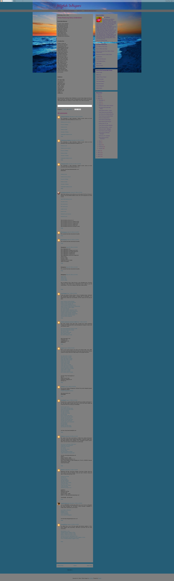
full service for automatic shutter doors (68, 444)
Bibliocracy (98, 74)
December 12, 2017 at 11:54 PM (76, 116)
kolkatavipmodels (64, 163)
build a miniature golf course (66, 415)
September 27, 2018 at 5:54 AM (71, 469)
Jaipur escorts (63, 277)
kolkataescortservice (65, 116)
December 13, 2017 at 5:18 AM (75, 163)
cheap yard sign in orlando (66, 482)
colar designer (64, 293)
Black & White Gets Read (101, 48)
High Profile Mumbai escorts (66, 199)
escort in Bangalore (64, 513)
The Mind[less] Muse (100, 61)
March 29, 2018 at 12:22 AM (71, 267)
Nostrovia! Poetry (100, 83)
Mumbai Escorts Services (66, 214)
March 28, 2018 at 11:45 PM (73, 239)
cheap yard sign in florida (66, 485)
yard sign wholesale (65, 480)
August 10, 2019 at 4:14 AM (73, 524)
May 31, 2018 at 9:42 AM (69, 348)
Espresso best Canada (65, 360)
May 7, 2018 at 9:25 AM (82, 321)
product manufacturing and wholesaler (68, 302)
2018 (99, 96)
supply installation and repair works (68, 452)
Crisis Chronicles (100, 79)
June (100, 103)
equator (62, 348)
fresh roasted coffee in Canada (67, 372)
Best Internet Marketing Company (67, 329)
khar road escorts (64, 204)
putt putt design (64, 414)
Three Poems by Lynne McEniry (105, 112)
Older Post (89, 565)
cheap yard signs (64, 478)
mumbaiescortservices (65, 192)
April (100, 142)
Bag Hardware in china (65, 531)
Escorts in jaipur (64, 280)
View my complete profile (101, 40)
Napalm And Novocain (101, 58)
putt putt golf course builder (66, 426)
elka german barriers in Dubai (66, 451)
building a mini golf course (66, 425)
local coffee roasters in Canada (67, 367)
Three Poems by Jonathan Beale (106, 116)
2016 (99, 98)
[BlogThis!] (76, 109)
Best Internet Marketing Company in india (69, 328)
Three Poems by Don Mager (105, 130)
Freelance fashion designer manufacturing (69, 313)
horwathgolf (63, 400)
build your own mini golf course (67, 416)
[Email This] (75, 109)
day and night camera (65, 449)
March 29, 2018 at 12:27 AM (71, 274)
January (101, 148)
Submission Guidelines (69, 10)
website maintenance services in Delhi (69, 321)
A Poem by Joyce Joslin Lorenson (106, 105)
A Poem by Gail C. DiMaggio (105, 129)
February (101, 146)
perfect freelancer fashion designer (67, 301)
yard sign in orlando (65, 481)
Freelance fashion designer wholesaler (68, 312)
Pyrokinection (99, 56)
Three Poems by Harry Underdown (103, 138)
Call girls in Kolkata (64, 132)
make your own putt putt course (67, 409)
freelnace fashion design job (66, 316)
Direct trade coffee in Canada (66, 358)
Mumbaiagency (64, 232)
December (101, 100)
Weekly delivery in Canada (66, 357)
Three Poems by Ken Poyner (105, 121)
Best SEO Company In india (66, 334)
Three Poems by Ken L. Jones (105, 110)
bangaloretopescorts (65, 503)
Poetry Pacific (99, 72)
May (100, 141)
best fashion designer (65, 308)
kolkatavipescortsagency (66, 140)
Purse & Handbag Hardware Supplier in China (70, 538)
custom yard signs (64, 486)
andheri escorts (64, 209)
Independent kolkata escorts (66, 134)
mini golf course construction (66, 420)
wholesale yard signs (65, 476)
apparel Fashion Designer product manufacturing (70, 306)
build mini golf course (65, 406)
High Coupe (98, 63)
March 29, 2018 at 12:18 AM (71, 247)
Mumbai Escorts (64, 216)
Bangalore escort (64, 511)
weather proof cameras (65, 446)
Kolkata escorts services (66, 122)
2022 (99, 94)
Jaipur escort (63, 276)
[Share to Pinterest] (80, 109)
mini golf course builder (65, 413)
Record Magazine (100, 85)
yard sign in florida (64, 483)
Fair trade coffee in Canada (66, 355)
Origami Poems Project (101, 76)
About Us (79, 10)
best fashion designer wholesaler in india (69, 310)
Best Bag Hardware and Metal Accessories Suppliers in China (73, 537)
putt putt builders (64, 423)
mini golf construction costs (66, 418)
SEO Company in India (65, 333)
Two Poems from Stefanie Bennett (106, 114)
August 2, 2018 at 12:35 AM (71, 400)
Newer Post (60, 565)
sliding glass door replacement (67, 445)
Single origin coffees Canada (66, 359)
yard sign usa (63, 477)
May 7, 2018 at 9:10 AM (72, 293)
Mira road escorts (64, 206)
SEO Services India (65, 331)
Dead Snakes (99, 88)
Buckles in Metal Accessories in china (68, 534)
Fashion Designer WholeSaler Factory (68, 305)
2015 (99, 150)
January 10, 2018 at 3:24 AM (76, 192)
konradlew (91, 578)
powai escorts (63, 211)
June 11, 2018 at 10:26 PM (70, 386)
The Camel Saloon (100, 81)
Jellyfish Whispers (68, 6)
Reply (62, 136)
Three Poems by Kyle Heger (105, 119)
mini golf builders (64, 424)
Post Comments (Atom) (77, 569)
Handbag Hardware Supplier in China (68, 532)
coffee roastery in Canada (66, 364)
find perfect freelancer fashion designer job (69, 311)
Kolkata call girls (64, 129)
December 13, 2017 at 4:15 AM (78, 140)
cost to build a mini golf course (67, 408)
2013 (99, 154)
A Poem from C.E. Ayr (103, 123)
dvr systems (63, 447)
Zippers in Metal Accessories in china (68, 533)
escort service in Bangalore (66, 514)
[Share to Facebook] (79, 109)
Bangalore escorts (64, 512)
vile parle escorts (64, 201)
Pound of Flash (99, 65)
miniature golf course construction (67, 421)
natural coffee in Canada (65, 369)
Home (59, 10)
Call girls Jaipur (64, 278)
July (100, 102)
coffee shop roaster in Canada (67, 365)
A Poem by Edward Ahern (104, 117)
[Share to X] (77, 109)
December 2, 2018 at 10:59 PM (76, 503)
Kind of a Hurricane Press (90, 10)
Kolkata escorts (64, 127)
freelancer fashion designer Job (67, 303)
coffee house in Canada (65, 370)
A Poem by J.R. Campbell (104, 135)
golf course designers (65, 410)
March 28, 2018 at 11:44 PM (73, 232)
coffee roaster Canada (65, 363)
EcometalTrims (64, 524)
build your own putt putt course (67, 419)
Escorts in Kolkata (64, 124)
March (100, 144)
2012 (99, 156)
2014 (99, 152)
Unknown (63, 386)
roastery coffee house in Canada (67, 368)
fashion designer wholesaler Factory (68, 314)
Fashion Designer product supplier (67, 307)
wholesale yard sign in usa (66, 487)
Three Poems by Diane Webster (105, 125)
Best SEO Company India (66, 332)
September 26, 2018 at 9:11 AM (71, 436)
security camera (64, 450)
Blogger (99, 578)
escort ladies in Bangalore (66, 510)
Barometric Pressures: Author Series (104, 54)
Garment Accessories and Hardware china (69, 536)
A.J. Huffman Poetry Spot (101, 46)
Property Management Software (67, 390)
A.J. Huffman (107, 17)
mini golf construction (65, 411)
